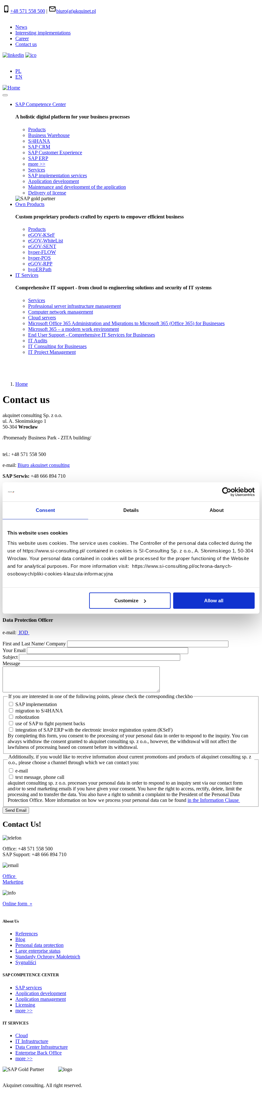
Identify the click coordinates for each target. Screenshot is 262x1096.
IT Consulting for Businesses (57, 346)
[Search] (7, 368)
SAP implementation (36, 704)
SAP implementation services (57, 175)
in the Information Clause (214, 800)
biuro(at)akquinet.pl (76, 11)
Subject (10, 657)
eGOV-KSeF (41, 235)
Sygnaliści (25, 962)
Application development (53, 181)
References (26, 933)
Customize (126, 600)
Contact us (26, 44)
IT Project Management (52, 352)
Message (11, 663)
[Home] (11, 87)
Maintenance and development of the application (77, 187)
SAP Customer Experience (55, 152)
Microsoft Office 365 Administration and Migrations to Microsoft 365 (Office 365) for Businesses (126, 323)
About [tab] (217, 510)
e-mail (21, 770)
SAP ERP (38, 158)
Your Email (14, 650)
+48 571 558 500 (27, 11)
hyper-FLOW (42, 252)
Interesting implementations (43, 32)
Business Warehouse (49, 135)
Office (10, 876)
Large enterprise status (37, 951)
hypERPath (39, 269)
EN (18, 77)
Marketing (13, 882)
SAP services (28, 987)
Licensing (25, 1005)
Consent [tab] (45, 510)
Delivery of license (47, 192)
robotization (27, 717)
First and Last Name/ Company (34, 643)
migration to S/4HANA (39, 710)
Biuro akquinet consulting (44, 465)
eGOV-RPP (40, 263)
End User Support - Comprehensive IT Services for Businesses (91, 335)
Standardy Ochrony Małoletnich (47, 956)
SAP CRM (39, 146)
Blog (20, 939)
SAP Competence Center (40, 104)
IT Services (26, 275)
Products (37, 129)
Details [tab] (131, 510)
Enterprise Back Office (38, 1052)
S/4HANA (39, 141)
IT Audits (37, 340)
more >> (36, 164)
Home (21, 384)
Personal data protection (39, 945)
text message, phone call (39, 777)
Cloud (21, 1035)
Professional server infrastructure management (74, 306)
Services (36, 169)
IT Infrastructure (31, 1041)
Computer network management (60, 312)
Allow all (213, 600)
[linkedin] (13, 55)
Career (22, 38)
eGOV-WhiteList (45, 240)
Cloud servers (42, 317)
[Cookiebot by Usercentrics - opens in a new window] (227, 492)
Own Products (29, 204)
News (21, 27)
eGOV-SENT (42, 246)
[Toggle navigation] (5, 95)
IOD (23, 632)
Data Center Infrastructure (41, 1047)
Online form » (17, 903)
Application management (40, 999)
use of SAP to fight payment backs (50, 723)
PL (18, 71)
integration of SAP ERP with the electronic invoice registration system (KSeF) (94, 730)
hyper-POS (39, 258)
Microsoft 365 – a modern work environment (73, 329)
